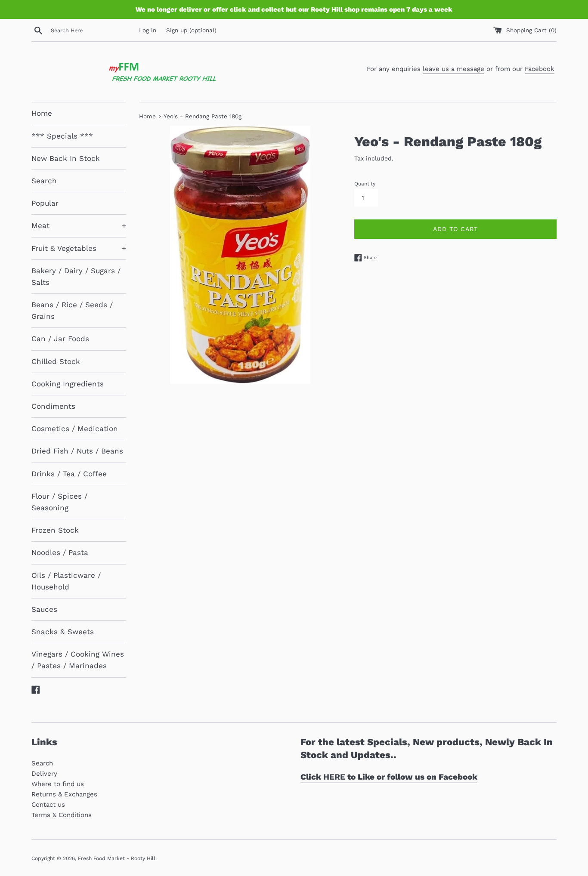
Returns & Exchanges (64, 794)
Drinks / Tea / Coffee (69, 473)
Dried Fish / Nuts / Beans (77, 451)
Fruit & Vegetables (78, 248)
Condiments (53, 406)
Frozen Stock (55, 530)
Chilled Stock (55, 361)
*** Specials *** (62, 136)
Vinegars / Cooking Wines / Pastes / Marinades (77, 660)
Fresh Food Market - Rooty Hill (116, 858)
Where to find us (57, 784)
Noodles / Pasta (59, 552)
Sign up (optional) (191, 30)
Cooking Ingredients (67, 383)
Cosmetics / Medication (74, 428)
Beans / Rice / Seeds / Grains (72, 310)
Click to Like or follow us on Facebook (388, 777)
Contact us (48, 804)
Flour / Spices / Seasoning (59, 502)
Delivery (44, 773)
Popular (45, 203)
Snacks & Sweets (62, 631)
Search (44, 180)
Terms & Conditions (61, 815)
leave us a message (453, 69)
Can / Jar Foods (60, 338)
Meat (78, 225)
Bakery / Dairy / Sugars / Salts (76, 276)
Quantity (364, 184)
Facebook (539, 69)
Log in (147, 30)
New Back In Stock (65, 158)
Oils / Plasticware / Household (66, 581)
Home (41, 113)
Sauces (44, 609)
